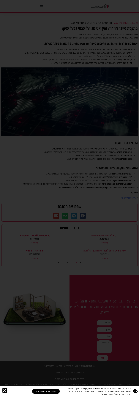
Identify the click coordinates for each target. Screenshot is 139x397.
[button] (5, 390)
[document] (69, 198)
